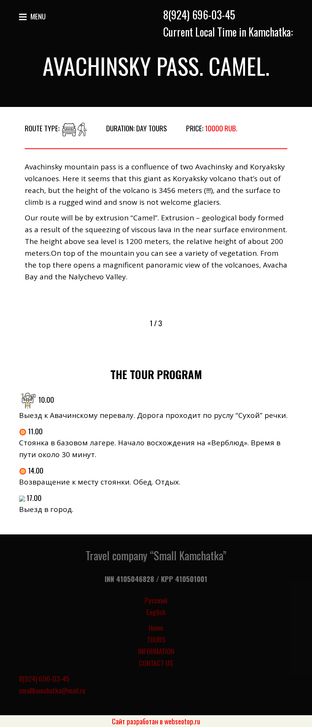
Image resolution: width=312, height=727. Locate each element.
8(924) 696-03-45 (199, 14)
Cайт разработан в (156, 721)
